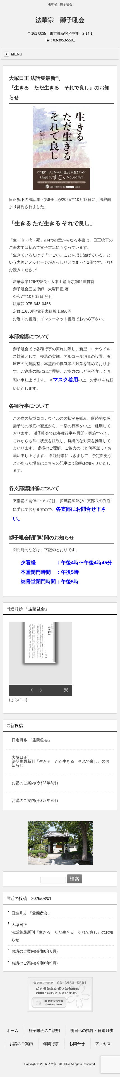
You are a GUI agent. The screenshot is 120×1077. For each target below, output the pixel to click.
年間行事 (51, 1043)
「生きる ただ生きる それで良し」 (52, 223)
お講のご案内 (21, 1043)
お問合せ (77, 1043)
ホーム (12, 1030)
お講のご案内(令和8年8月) (35, 783)
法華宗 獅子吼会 (60, 20)
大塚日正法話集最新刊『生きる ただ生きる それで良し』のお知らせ (60, 761)
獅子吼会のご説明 (44, 1030)
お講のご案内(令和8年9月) (35, 800)
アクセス (103, 1043)
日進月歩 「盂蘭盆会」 (32, 740)
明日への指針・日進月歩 (91, 1030)
